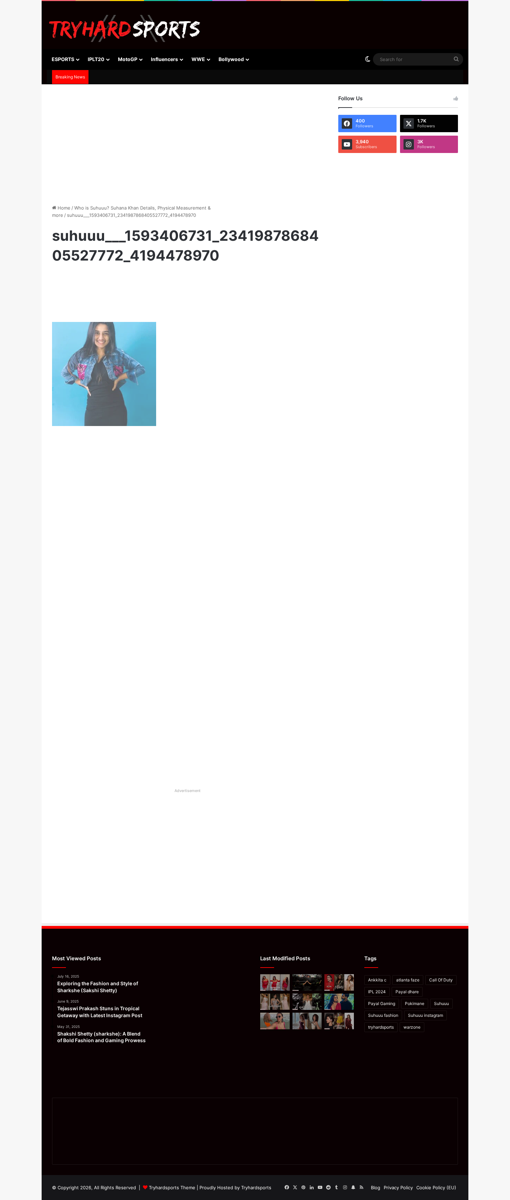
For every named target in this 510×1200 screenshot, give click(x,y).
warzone (411, 1027)
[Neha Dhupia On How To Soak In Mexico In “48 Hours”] (275, 1021)
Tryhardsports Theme (172, 1187)
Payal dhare (407, 991)
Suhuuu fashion (383, 1015)
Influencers (164, 59)
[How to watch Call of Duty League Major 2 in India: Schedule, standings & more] (307, 982)
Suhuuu (441, 1003)
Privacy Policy (398, 1187)
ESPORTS (63, 59)
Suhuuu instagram (425, 1015)
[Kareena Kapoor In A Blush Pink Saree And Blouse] (275, 1002)
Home (63, 208)
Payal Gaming (381, 1003)
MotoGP (127, 59)
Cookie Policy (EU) (436, 1187)
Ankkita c (377, 979)
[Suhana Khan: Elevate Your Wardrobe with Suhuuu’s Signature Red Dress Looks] (275, 982)
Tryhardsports (256, 1187)
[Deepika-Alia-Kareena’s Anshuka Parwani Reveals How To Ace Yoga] (339, 982)
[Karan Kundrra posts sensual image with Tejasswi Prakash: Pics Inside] (339, 1002)
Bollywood (231, 59)
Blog (375, 1187)
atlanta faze (407, 979)
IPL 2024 (377, 991)
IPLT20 (96, 59)
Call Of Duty (441, 979)
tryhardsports (381, 1027)
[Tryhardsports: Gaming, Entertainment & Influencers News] (125, 28)
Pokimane (414, 1003)
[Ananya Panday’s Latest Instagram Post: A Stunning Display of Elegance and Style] (339, 1021)
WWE (198, 59)
